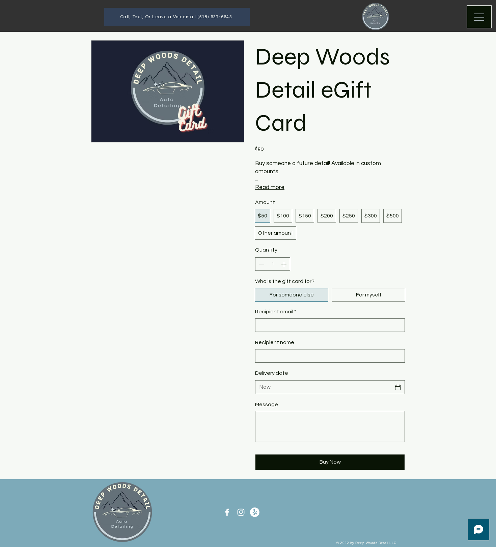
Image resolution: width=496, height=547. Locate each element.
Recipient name (274, 342)
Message (266, 404)
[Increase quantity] (284, 264)
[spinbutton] (273, 264)
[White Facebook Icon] (227, 512)
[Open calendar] (398, 387)
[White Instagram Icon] (241, 512)
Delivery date (271, 373)
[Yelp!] (254, 512)
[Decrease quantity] (261, 264)
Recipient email (275, 311)
